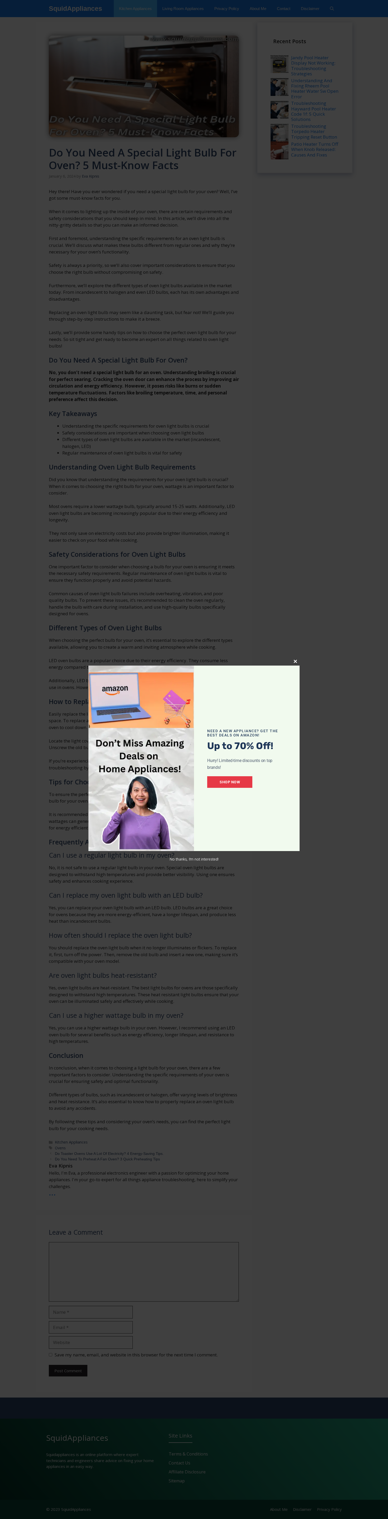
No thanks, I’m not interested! (193, 859)
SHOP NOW (230, 782)
